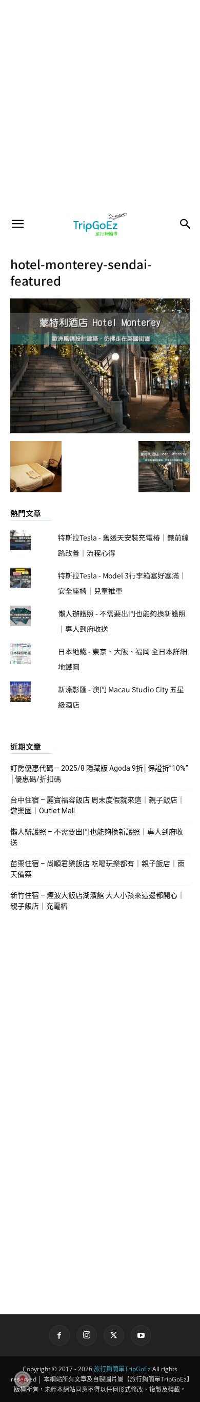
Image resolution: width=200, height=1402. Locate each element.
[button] (17, 224)
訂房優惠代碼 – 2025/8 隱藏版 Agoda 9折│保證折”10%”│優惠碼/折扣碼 (99, 773)
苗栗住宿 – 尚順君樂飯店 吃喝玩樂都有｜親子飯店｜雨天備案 (97, 868)
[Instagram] (86, 1335)
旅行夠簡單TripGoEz (122, 1369)
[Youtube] (141, 1335)
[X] (114, 1335)
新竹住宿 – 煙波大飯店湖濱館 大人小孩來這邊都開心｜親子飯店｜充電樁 (97, 900)
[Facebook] (59, 1335)
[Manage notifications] (22, 1379)
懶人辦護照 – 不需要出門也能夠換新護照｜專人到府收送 (96, 837)
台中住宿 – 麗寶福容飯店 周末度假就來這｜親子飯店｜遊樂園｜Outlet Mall (97, 805)
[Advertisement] (100, 105)
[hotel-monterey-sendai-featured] (100, 430)
